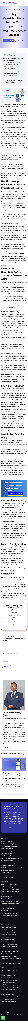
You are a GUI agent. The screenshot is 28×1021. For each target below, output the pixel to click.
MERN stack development (8, 875)
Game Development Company (9, 970)
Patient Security (10, 66)
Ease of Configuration (11, 75)
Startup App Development (8, 865)
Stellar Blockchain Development (9, 901)
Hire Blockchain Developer (8, 908)
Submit (6, 666)
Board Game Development (8, 999)
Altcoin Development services (9, 942)
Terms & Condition (15, 1017)
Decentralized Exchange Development (11, 958)
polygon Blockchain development (10, 891)
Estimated (20, 40)
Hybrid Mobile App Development (9, 846)
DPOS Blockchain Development (9, 915)
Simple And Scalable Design (12, 71)
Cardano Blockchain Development (10, 903)
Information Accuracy (11, 73)
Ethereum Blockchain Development (10, 906)
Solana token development (8, 934)
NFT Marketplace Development (9, 946)
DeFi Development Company (8, 954)
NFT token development (7, 939)
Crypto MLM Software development (10, 963)
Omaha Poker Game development (10, 987)
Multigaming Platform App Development (11, 992)
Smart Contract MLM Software (9, 944)
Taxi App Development (7, 860)
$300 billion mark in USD (18, 196)
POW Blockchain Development (9, 911)
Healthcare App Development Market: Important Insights (13, 59)
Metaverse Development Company (10, 918)
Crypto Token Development (8, 927)
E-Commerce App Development (9, 870)
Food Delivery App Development (9, 863)
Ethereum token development (9, 932)
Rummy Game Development (8, 977)
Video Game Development (8, 982)
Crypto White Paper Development (10, 949)
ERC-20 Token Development (8, 930)
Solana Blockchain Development (9, 899)
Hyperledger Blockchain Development (11, 894)
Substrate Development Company (10, 889)
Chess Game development (8, 989)
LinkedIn (7, 747)
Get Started (11, 828)
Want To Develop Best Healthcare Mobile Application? (14, 81)
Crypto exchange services (8, 961)
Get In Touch (9, 40)
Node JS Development (7, 877)
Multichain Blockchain (6, 896)
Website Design (5, 872)
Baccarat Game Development (9, 980)
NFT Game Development (7, 994)
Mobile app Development (7, 841)
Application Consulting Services (9, 844)
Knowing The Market (11, 68)
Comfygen (7, 9)
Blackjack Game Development (9, 985)
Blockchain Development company (10, 884)
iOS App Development (7, 848)
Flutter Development (6, 853)
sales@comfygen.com (14, 622)
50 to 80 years (10, 219)
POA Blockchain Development (9, 913)
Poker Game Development (8, 975)
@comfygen (17, 624)
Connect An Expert (15, 494)
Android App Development (8, 851)
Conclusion (7, 79)
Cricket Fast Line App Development (10, 858)
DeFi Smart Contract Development (10, 951)
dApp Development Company (9, 956)
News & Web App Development (9, 856)
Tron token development (8, 937)
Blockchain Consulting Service (9, 887)
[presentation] (21, 754)
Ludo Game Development (8, 973)
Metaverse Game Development (9, 997)
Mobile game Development (8, 1001)
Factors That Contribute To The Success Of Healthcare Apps (12, 63)
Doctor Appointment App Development (11, 868)
